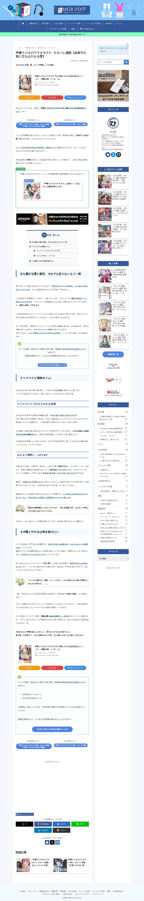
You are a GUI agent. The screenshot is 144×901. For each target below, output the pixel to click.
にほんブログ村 (113, 368)
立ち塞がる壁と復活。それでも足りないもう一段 (49, 242)
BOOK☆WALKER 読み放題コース (51, 365)
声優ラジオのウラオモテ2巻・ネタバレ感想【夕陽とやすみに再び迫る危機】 (33, 125)
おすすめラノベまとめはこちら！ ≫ (72, 34)
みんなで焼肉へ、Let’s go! (45, 256)
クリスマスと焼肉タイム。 (41, 246)
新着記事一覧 (113, 354)
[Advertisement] (52, 785)
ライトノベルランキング (113, 395)
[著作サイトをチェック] (47, 842)
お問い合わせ (67, 894)
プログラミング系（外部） (51, 894)
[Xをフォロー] (52, 842)
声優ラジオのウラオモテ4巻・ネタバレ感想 (70, 124)
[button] (61, 830)
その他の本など (118, 891)
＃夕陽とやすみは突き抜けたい (43, 261)
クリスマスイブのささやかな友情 (48, 250)
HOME (22, 891)
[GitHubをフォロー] (57, 842)
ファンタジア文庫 (98, 891)
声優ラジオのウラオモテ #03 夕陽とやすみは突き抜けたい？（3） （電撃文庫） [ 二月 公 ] (59, 77)
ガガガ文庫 (72, 891)
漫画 (108, 891)
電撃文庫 (54, 891)
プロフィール (32, 891)
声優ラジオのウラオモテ (25, 814)
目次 (49, 235)
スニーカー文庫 (84, 891)
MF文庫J (63, 891)
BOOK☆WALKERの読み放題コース (69, 349)
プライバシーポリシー (83, 894)
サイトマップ (97, 894)
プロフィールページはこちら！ (113, 149)
